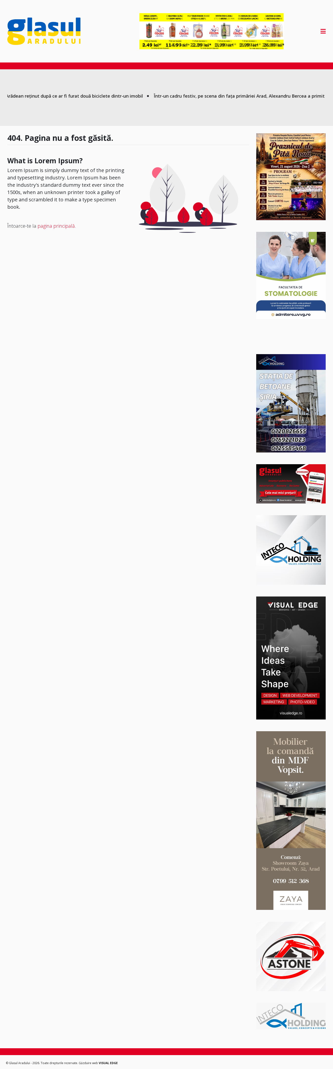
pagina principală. (57, 226)
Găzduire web (89, 1063)
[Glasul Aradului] (55, 31)
